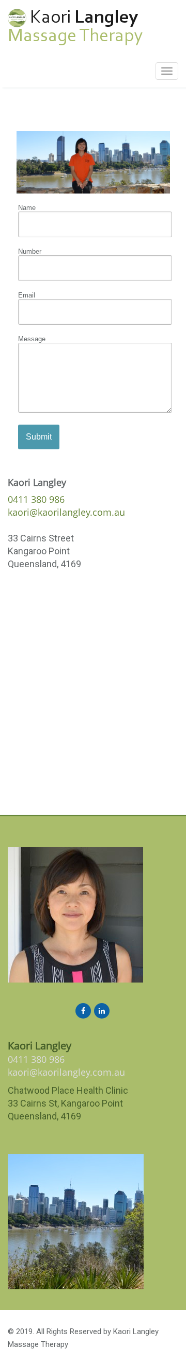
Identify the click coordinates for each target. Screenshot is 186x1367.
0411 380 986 (36, 499)
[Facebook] (83, 1010)
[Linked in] (102, 1010)
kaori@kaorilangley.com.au (66, 512)
